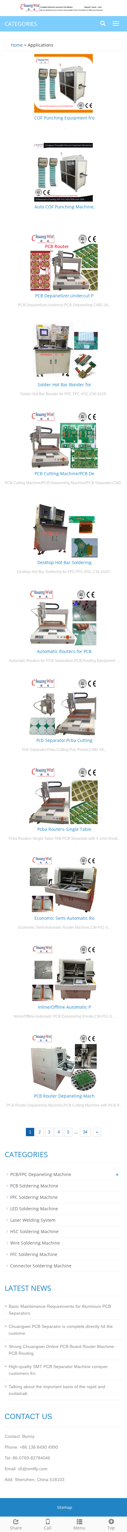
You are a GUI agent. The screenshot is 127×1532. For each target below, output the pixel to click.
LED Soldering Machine (34, 1209)
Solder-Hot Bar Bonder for (64, 384)
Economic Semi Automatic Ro (64, 918)
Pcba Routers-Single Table (64, 829)
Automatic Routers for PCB (64, 651)
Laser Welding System (32, 1220)
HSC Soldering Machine (34, 1231)
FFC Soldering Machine (33, 1254)
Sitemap (64, 1507)
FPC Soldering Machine (34, 1197)
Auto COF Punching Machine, (64, 207)
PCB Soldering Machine (34, 1186)
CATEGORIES (21, 23)
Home (17, 45)
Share (16, 1528)
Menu (79, 1528)
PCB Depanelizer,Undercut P (64, 296)
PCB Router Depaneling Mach (64, 1096)
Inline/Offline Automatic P (64, 1007)
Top (111, 1528)
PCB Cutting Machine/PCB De (64, 473)
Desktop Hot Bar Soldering (64, 562)
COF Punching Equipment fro (64, 118)
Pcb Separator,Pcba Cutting (64, 740)
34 (85, 1132)
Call (47, 1528)
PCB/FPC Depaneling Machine (40, 1174)
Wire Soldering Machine (35, 1243)
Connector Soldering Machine (41, 1266)
